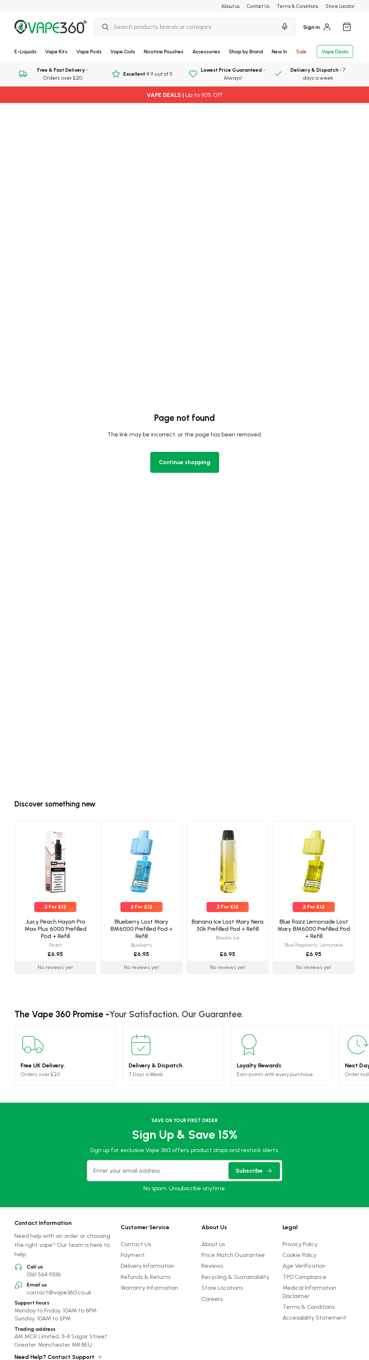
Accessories (206, 51)
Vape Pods (89, 51)
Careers (212, 1298)
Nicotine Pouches (163, 51)
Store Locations (222, 1287)
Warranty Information (149, 1287)
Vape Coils (122, 51)
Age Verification (304, 1265)
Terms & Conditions (297, 6)
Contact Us (258, 6)
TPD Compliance (304, 1277)
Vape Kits (56, 51)
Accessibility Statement (314, 1317)
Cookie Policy (299, 1255)
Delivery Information (147, 1265)
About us (230, 6)
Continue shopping (184, 462)
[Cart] (347, 27)
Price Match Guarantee (233, 1255)
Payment (133, 1255)
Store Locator (340, 6)
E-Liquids (25, 51)
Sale (301, 51)
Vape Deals (334, 51)
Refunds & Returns (145, 1277)
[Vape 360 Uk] (50, 27)
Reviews (212, 1265)
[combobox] (185, 26)
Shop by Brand (246, 51)
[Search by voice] (285, 27)
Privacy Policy (300, 1244)
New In (279, 51)
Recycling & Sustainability (235, 1277)
